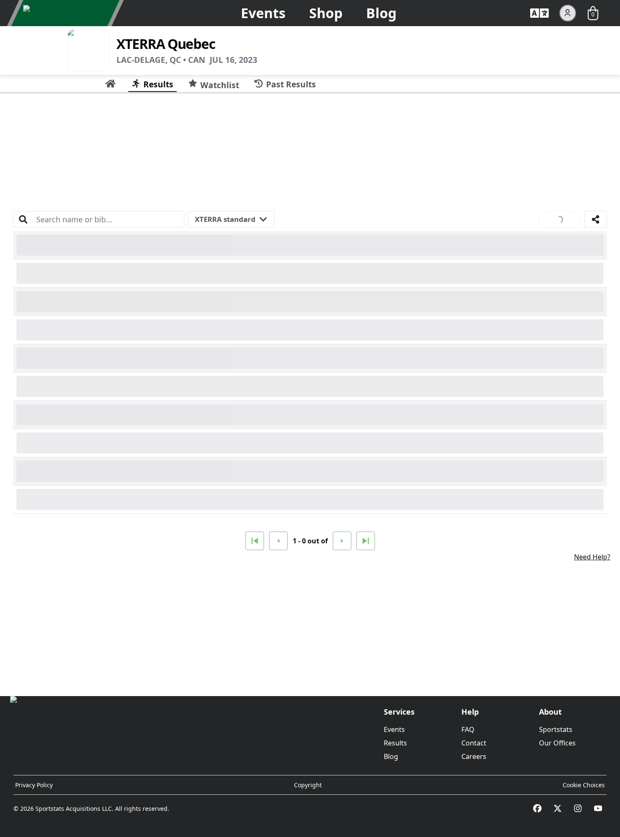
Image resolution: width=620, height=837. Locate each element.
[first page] (254, 541)
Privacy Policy (34, 785)
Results (395, 743)
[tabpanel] (310, 391)
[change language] (539, 13)
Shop (325, 13)
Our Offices (557, 743)
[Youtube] (598, 808)
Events (263, 13)
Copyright (308, 785)
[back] (278, 541)
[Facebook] (537, 808)
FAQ (467, 729)
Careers (473, 756)
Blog (381, 13)
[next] (342, 541)
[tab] (110, 83)
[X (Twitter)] (557, 808)
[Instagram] (577, 808)
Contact (473, 743)
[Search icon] (23, 219)
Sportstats (555, 729)
